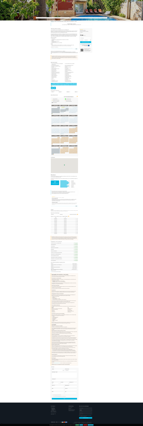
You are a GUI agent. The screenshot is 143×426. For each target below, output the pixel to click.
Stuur (64, 398)
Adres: (52, 388)
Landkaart (65, 21)
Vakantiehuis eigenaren (71, 410)
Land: (65, 391)
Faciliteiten (55, 21)
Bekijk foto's (72, 17)
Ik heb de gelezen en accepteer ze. (59, 396)
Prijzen (70, 21)
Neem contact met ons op (72, 409)
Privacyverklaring (83, 422)
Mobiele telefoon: (67, 385)
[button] (64, 165)
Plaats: (52, 391)
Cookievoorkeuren (75, 423)
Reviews (68, 21)
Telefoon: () (53, 385)
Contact (76, 21)
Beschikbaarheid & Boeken (60, 21)
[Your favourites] (140, 1)
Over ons (70, 408)
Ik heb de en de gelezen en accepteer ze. (85, 416)
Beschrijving (52, 21)
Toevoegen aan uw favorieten (86, 43)
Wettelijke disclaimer (88, 422)
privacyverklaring (57, 396)
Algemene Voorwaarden (77, 422)
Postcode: (66, 388)
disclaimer (84, 415)
